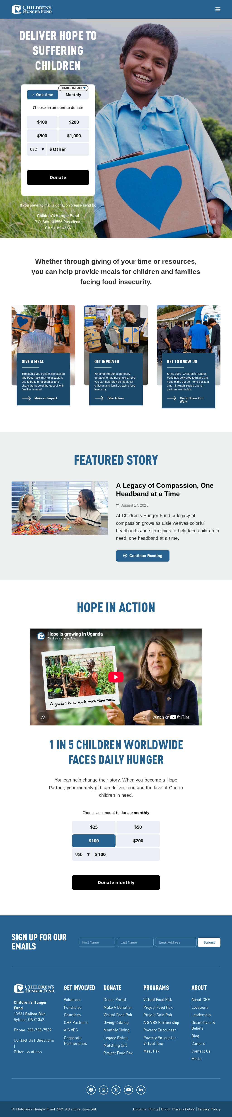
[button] (217, 9)
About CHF (200, 999)
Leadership (201, 1014)
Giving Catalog (116, 1022)
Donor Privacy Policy (178, 1109)
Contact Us (23, 1040)
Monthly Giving (116, 1029)
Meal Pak (151, 1050)
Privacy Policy (209, 1109)
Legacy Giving (116, 1037)
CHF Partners (76, 1022)
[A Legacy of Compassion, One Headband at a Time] (60, 508)
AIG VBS (71, 1029)
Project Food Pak (118, 1052)
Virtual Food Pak (118, 1014)
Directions (45, 1040)
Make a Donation (118, 1007)
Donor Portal (115, 999)
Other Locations (28, 1051)
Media (196, 1058)
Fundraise (72, 1007)
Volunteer (72, 999)
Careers (198, 1043)
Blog (195, 1035)
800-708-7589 (39, 1029)
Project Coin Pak (157, 1014)
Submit (209, 942)
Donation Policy (145, 1109)
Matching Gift (115, 1045)
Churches (72, 1014)
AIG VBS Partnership (161, 1022)
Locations (199, 1007)
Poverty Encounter (159, 1029)
